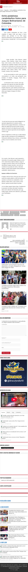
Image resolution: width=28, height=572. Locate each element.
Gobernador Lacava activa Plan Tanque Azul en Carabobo (13, 552)
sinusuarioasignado (7, 25)
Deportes (6, 10)
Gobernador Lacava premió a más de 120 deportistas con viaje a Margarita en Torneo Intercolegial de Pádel (13, 266)
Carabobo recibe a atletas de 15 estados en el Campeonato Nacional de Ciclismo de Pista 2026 (14, 308)
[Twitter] (13, 570)
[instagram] (17, 570)
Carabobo (6, 211)
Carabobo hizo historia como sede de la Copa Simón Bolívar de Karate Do (18, 512)
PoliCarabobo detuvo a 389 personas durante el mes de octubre (9, 236)
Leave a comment (13, 26)
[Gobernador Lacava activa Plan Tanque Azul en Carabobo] (1, 420)
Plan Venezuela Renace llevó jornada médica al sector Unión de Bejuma (17, 536)
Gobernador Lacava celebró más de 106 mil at (12, 6)
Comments (18, 412)
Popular (3, 412)
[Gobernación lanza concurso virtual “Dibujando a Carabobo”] (1, 437)
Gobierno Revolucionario (7, 215)
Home (1, 10)
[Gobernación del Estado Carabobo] (14, 2)
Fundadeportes (4, 213)
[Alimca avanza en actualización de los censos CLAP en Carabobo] (1, 431)
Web (3, 347)
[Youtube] (15, 570)
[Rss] (11, 570)
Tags (13, 412)
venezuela (23, 215)
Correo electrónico (6, 342)
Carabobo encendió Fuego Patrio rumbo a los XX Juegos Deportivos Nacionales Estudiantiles (14, 287)
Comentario (4, 324)
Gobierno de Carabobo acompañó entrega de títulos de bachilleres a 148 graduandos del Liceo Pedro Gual (18, 529)
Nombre (4, 338)
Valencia (17, 215)
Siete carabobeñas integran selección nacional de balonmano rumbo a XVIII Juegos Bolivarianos (17, 242)
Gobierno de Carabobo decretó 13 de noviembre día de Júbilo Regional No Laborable (13, 557)
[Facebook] (12, 570)
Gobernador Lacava (14, 213)
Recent (8, 412)
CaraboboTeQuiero (14, 211)
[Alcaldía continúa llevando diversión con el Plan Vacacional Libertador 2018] (1, 415)
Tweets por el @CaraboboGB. (7, 480)
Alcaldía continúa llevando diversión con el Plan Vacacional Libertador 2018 (12, 546)
